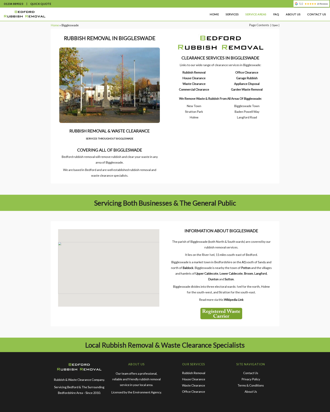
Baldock (187, 268)
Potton (246, 268)
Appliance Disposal (247, 84)
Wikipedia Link (234, 299)
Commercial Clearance (194, 89)
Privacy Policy (250, 379)
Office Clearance (246, 72)
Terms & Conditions (251, 385)
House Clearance (194, 78)
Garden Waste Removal (247, 89)
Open (275, 25)
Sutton (229, 279)
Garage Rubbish (247, 78)
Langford (260, 273)
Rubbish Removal (194, 72)
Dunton (213, 279)
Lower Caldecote (231, 273)
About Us (251, 391)
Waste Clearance (194, 84)
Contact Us (250, 373)
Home (55, 25)
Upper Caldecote (206, 273)
